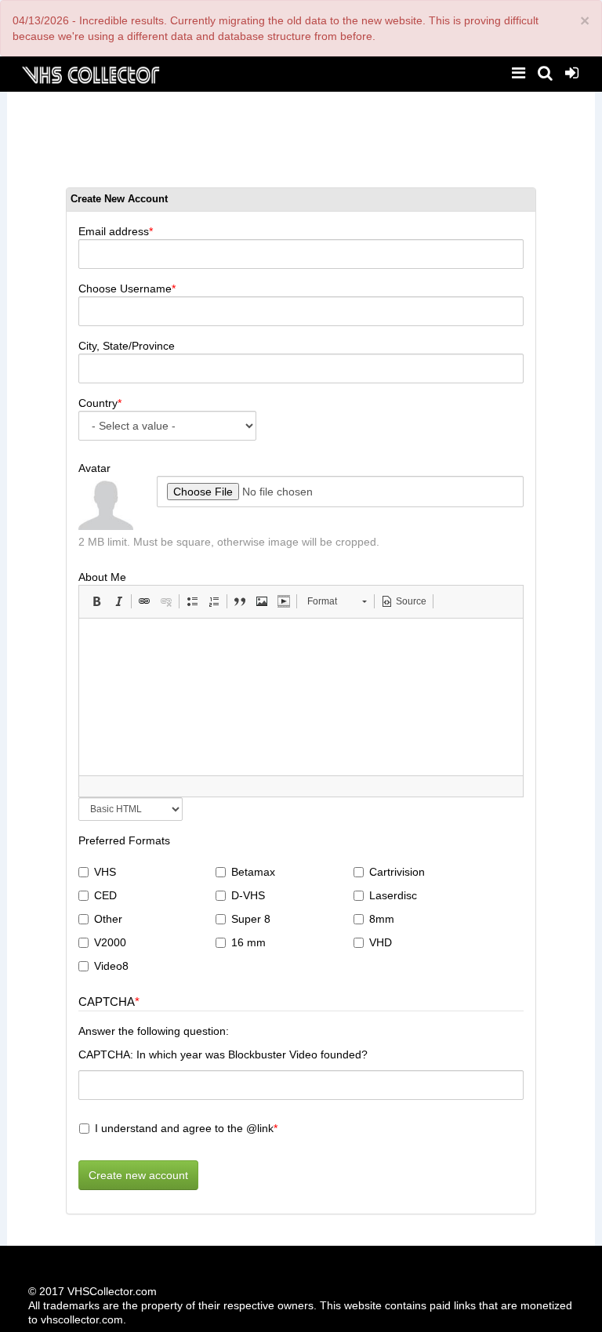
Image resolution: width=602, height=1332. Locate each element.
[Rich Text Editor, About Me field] (301, 697)
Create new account (138, 1175)
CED (105, 895)
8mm (381, 919)
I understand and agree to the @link (184, 1128)
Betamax (253, 872)
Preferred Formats (124, 840)
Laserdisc (393, 895)
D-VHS (248, 895)
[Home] (90, 73)
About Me (102, 577)
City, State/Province (126, 345)
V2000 (110, 942)
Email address (113, 231)
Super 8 (250, 919)
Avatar (94, 468)
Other (108, 919)
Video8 (111, 966)
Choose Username (125, 288)
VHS (105, 872)
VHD (380, 942)
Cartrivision (397, 872)
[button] (96, 601)
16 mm (248, 942)
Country (98, 403)
